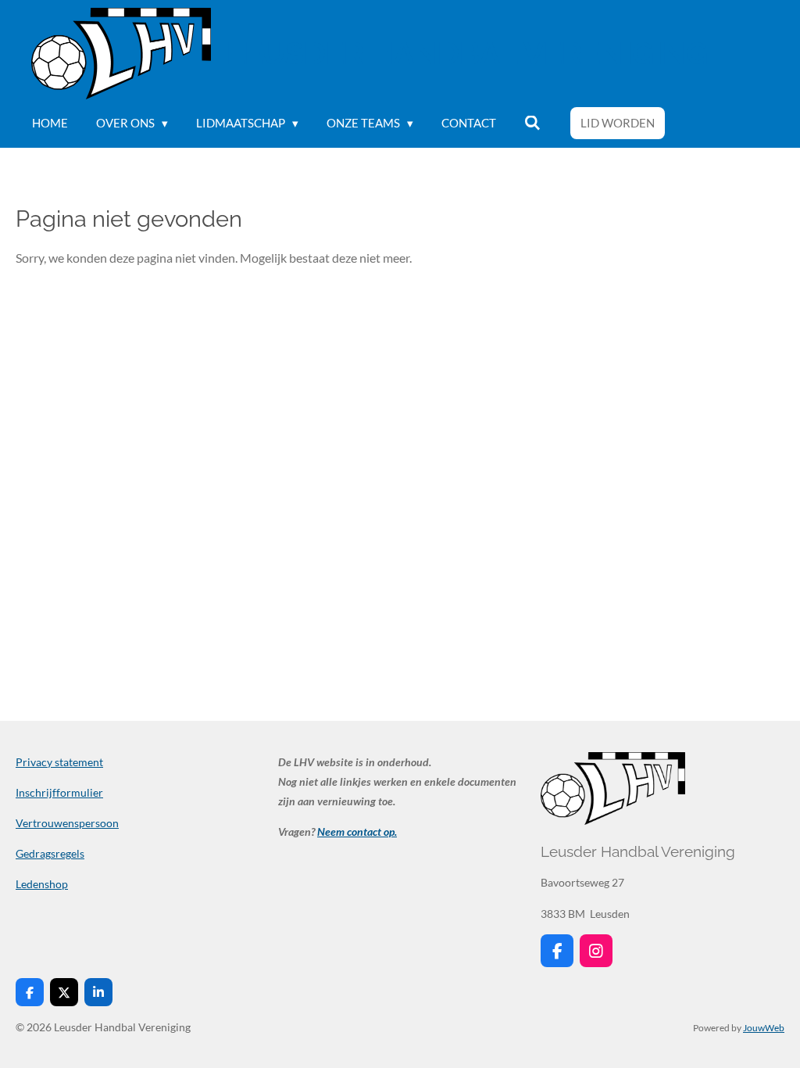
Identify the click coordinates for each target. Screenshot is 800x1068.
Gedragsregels (50, 853)
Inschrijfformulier (59, 792)
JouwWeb (763, 1027)
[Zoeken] (532, 123)
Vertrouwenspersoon (67, 823)
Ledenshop (42, 884)
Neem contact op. (357, 831)
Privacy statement (59, 762)
